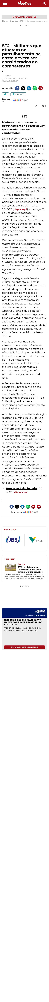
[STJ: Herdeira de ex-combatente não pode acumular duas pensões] (11, 568)
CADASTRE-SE (40, 615)
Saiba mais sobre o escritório (24, 647)
